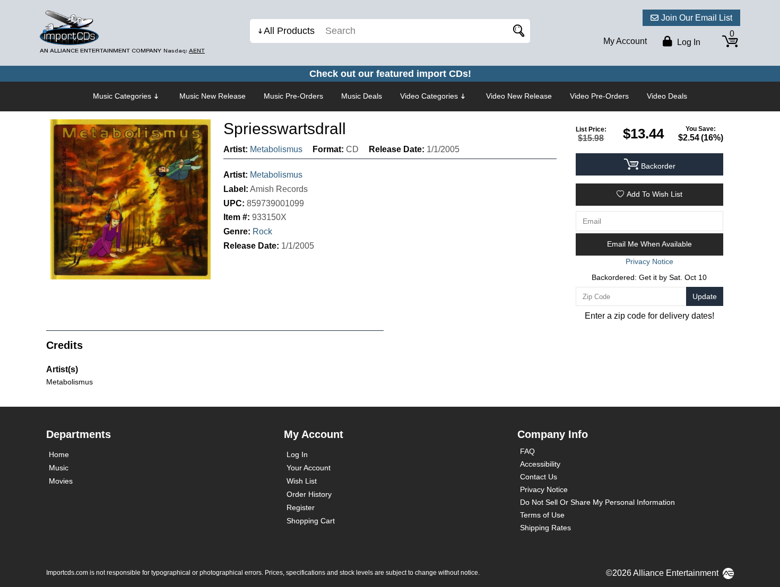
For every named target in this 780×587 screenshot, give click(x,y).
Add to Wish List (654, 194)
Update (704, 296)
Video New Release (519, 96)
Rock (262, 231)
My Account (625, 41)
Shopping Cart (311, 520)
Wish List (302, 481)
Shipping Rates (545, 527)
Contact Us (538, 476)
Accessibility (540, 464)
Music (58, 467)
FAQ (527, 451)
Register (301, 507)
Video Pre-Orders (599, 96)
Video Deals (667, 96)
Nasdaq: (184, 50)
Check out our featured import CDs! (390, 73)
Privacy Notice (544, 489)
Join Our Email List (696, 17)
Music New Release (212, 96)
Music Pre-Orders (293, 96)
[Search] (517, 31)
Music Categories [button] (122, 96)
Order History (309, 494)
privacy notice (649, 261)
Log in (687, 42)
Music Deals (361, 96)
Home (59, 454)
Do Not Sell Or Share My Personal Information (597, 502)
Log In (297, 454)
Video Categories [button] (429, 96)
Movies (61, 481)
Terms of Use (542, 515)
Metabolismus (276, 149)
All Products (289, 30)
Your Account (309, 467)
